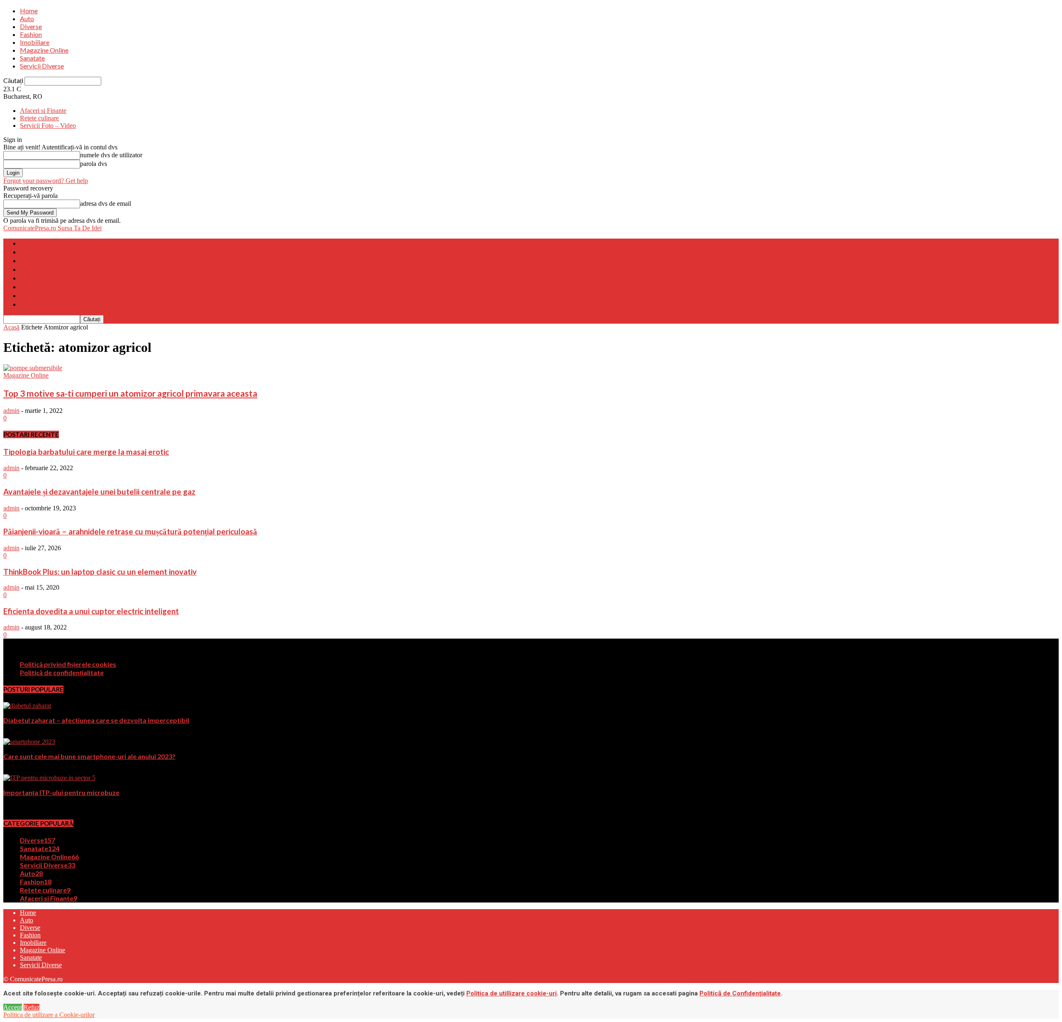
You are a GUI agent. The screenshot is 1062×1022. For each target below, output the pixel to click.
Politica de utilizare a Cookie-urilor (49, 1014)
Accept (12, 1007)
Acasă (11, 327)
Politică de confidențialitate (62, 672)
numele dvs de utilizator (111, 155)
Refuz (31, 1007)
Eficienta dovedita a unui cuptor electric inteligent (91, 611)
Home (29, 11)
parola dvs (93, 163)
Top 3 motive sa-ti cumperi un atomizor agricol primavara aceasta (130, 393)
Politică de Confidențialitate (740, 993)
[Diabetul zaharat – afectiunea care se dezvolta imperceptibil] (27, 705)
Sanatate (32, 58)
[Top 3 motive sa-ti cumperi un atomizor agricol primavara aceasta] (32, 367)
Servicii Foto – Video (48, 125)
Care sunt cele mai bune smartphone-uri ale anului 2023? (89, 756)
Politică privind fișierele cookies (68, 664)
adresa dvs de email (105, 203)
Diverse (31, 26)
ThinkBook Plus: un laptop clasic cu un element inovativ (100, 571)
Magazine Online (44, 50)
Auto (27, 18)
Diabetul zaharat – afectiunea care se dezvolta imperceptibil (96, 720)
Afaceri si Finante (43, 110)
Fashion (31, 34)
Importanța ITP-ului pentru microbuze (61, 792)
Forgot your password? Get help (45, 180)
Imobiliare (34, 42)
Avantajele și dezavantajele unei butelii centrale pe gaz (99, 491)
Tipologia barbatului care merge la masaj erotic (86, 451)
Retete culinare (39, 118)
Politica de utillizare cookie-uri (511, 993)
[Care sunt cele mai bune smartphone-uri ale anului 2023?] (29, 741)
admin (11, 410)
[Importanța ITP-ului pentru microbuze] (49, 777)
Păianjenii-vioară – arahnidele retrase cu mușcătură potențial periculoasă (130, 531)
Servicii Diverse (42, 66)
